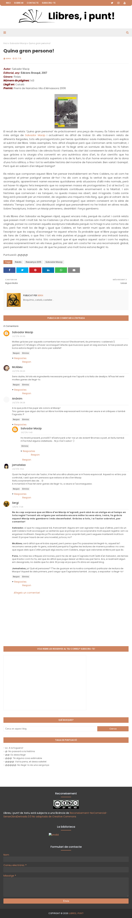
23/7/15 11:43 (26, 432)
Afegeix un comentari (27, 592)
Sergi (8, 58)
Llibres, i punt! (76, 913)
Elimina (25, 353)
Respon (16, 353)
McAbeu (17, 367)
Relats (18, 262)
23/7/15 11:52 (18, 469)
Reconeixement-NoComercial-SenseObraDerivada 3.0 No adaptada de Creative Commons (55, 814)
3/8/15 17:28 (17, 506)
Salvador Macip (18, 43)
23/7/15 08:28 (18, 402)
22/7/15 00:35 (18, 336)
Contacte (32, 2)
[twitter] (112, 3)
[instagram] (118, 3)
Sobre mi (18, 2)
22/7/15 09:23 (18, 371)
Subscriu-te (49, 2)
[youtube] (124, 3)
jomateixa (19, 465)
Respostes (20, 358)
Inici (8, 2)
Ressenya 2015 (33, 262)
